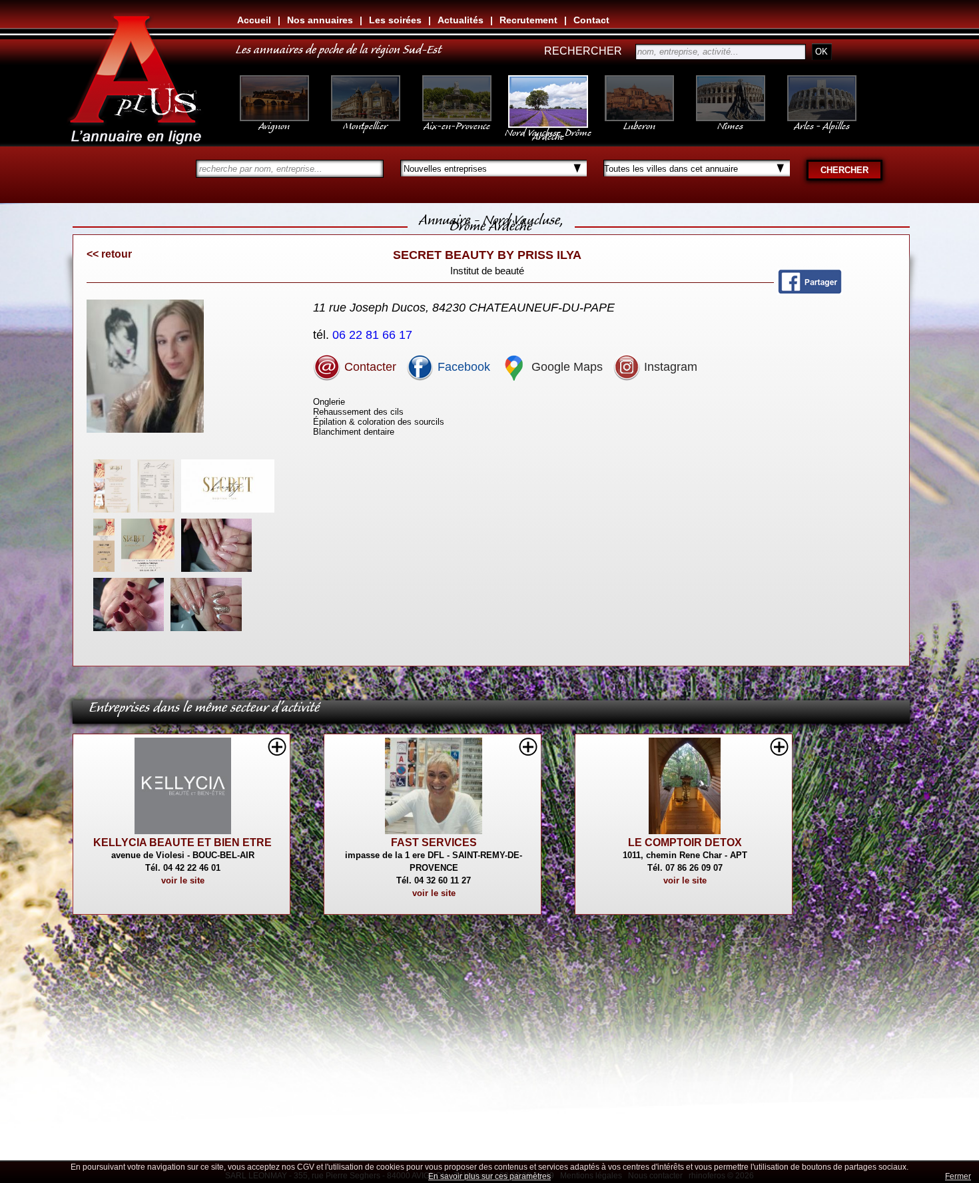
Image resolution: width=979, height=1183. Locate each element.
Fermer (958, 1176)
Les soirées (395, 20)
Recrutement (528, 20)
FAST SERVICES (434, 842)
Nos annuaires (320, 20)
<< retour (109, 254)
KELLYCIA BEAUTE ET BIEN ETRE (182, 842)
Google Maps (565, 366)
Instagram (669, 366)
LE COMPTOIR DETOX (685, 842)
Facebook (462, 366)
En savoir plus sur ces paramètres (489, 1176)
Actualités (461, 20)
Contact (591, 20)
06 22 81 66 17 (374, 335)
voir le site (182, 880)
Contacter (368, 366)
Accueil (254, 20)
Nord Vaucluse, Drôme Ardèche (548, 132)
